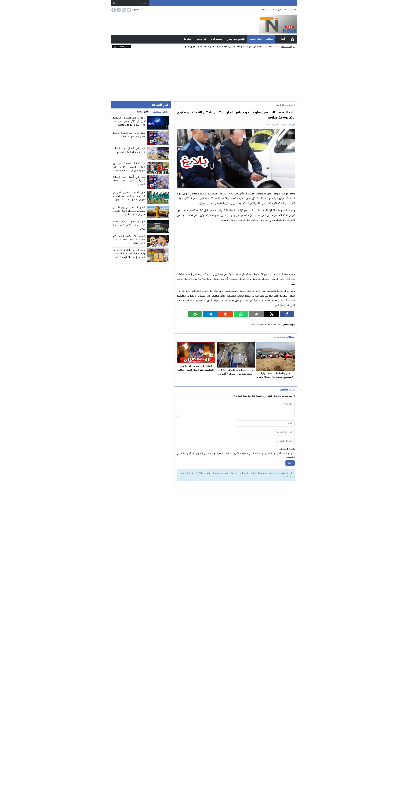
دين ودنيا (201, 39)
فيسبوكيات (216, 39)
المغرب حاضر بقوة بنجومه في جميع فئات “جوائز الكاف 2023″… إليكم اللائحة (129, 240)
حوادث (269, 39)
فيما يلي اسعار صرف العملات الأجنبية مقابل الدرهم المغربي (129, 150)
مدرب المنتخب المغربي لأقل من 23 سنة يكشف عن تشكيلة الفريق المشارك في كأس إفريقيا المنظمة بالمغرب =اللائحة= (129, 197)
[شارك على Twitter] (271, 314)
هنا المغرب (279, 105)
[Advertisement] (204, 74)
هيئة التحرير (289, 124)
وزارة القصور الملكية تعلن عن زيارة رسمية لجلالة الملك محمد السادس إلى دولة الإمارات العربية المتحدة (129, 255)
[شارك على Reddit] (225, 314)
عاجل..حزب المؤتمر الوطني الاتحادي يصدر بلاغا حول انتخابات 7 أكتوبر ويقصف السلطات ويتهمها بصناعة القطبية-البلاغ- (235, 375)
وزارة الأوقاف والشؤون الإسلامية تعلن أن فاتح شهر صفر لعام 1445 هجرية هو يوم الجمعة (129, 121)
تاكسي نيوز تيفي (236, 39)
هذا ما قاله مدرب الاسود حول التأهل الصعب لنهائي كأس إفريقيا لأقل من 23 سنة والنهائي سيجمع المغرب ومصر (129, 168)
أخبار (282, 39)
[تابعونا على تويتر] (118, 10)
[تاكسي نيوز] (204, 24)
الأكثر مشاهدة (160, 112)
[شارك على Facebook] (287, 314)
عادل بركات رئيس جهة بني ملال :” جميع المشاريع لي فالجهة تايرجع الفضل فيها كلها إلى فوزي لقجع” (230, 47)
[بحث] (114, 3)
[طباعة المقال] (195, 314)
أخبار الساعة (255, 39)
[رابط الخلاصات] (123, 10)
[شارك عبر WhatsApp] (241, 314)
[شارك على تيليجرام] (210, 314)
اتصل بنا (188, 39)
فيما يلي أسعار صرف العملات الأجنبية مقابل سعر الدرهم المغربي (129, 180)
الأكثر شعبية (143, 112)
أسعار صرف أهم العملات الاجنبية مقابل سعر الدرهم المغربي (129, 135)
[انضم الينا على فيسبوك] (113, 10)
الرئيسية (293, 39)
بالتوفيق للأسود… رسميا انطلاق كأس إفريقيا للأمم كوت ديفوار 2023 (129, 225)
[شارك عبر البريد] (256, 314)
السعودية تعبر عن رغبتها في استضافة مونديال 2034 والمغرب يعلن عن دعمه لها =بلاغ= (129, 211)
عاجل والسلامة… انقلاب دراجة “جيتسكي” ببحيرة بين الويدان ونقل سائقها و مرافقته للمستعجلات (275, 377)
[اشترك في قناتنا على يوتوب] (128, 10)
